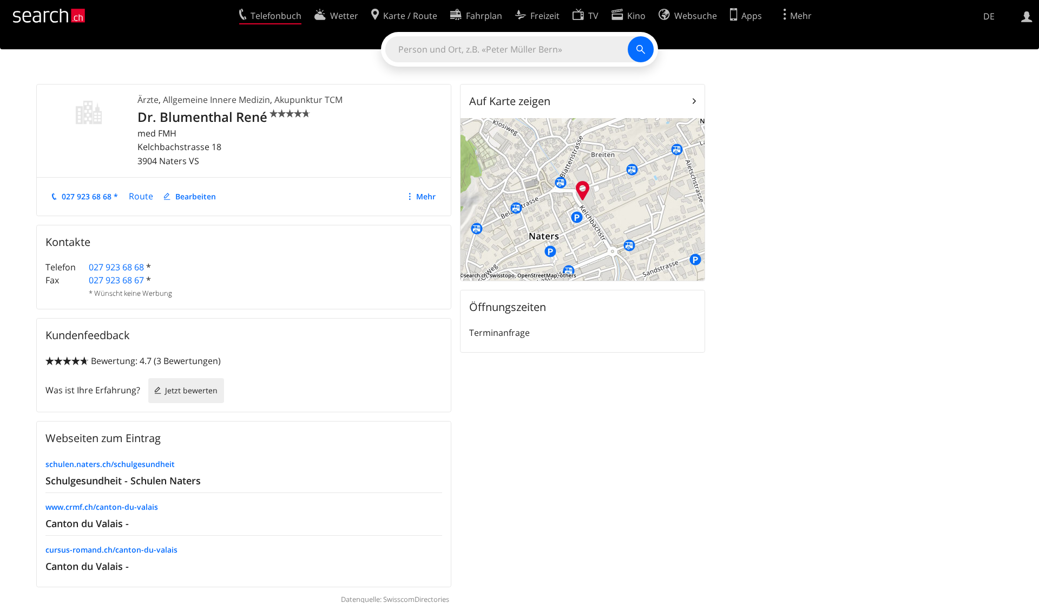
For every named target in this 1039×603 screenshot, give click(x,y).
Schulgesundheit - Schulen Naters (123, 480)
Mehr (426, 196)
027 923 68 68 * (90, 196)
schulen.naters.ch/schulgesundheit (110, 464)
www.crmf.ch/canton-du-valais (101, 507)
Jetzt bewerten (191, 390)
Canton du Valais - (87, 523)
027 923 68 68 (116, 267)
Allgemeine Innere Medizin (216, 100)
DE (989, 16)
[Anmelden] (1027, 15)
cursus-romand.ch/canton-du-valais (111, 549)
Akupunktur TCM (308, 100)
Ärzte (148, 100)
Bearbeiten (195, 196)
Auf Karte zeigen (509, 101)
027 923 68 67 (116, 280)
